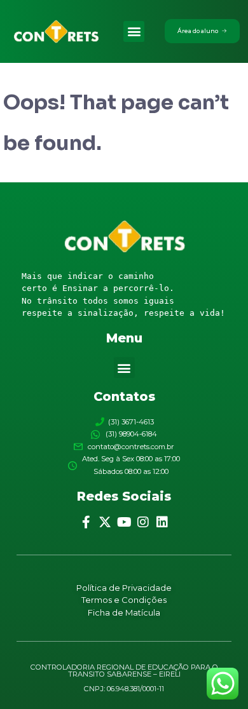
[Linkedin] (162, 522)
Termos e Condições (124, 600)
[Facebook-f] (85, 522)
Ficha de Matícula (124, 612)
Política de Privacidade (124, 588)
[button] (133, 31)
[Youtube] (124, 522)
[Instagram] (143, 522)
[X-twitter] (105, 522)
